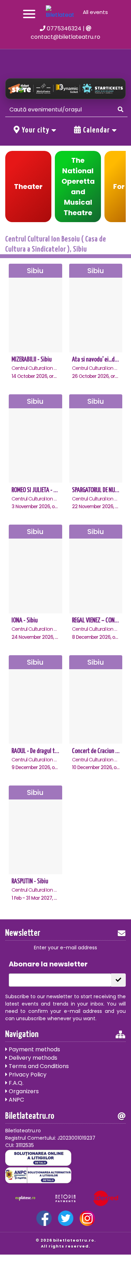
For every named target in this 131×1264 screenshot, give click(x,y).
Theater (28, 186)
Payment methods (33, 1049)
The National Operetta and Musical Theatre (78, 186)
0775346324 (63, 28)
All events (95, 12)
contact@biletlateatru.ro (65, 37)
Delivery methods (32, 1058)
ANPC (15, 1100)
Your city (35, 130)
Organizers (23, 1091)
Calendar (96, 130)
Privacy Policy (26, 1075)
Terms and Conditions (38, 1066)
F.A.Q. (15, 1083)
